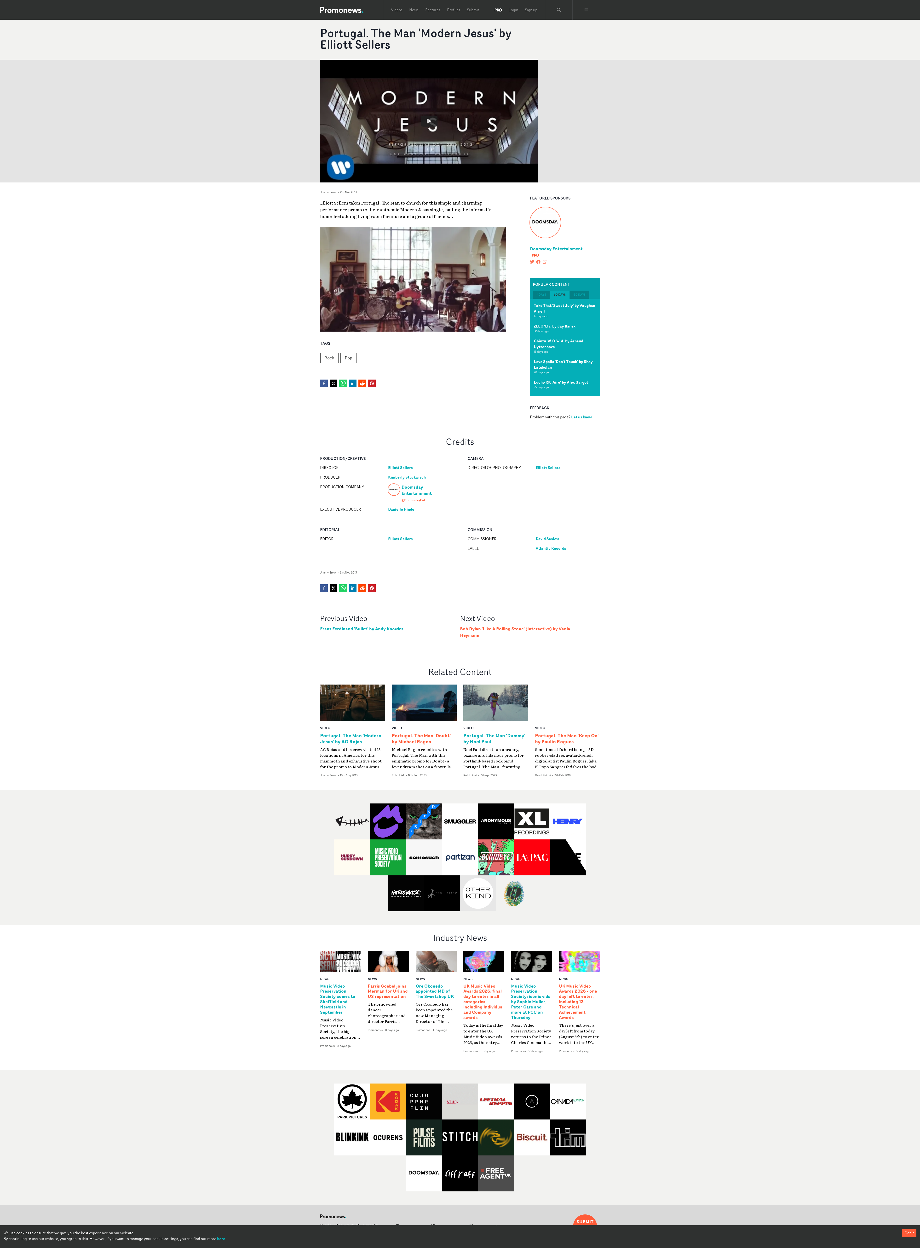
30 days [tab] (560, 295)
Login (513, 9)
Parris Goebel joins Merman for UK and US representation (388, 991)
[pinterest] (372, 383)
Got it (909, 1233)
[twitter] (333, 383)
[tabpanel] (565, 347)
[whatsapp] (343, 383)
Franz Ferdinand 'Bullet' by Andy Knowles (361, 629)
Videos (396, 9)
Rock (329, 358)
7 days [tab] (541, 295)
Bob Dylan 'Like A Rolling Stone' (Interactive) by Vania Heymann (515, 632)
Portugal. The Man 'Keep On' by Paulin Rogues (567, 738)
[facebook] (324, 383)
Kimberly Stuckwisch (407, 477)
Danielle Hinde (401, 509)
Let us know (581, 417)
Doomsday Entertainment (556, 249)
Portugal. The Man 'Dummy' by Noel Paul (494, 738)
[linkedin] (352, 383)
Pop (348, 358)
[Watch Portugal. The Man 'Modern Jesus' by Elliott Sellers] (429, 121)
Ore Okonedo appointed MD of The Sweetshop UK (435, 991)
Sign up (531, 9)
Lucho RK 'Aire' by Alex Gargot (561, 382)
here (221, 1239)
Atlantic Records (551, 548)
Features (432, 9)
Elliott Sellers (400, 467)
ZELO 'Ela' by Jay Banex (554, 326)
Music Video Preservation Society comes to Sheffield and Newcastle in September (337, 999)
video (325, 727)
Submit (473, 9)
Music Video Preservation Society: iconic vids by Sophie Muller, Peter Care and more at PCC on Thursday (530, 1002)
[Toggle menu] (586, 10)
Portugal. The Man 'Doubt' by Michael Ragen (421, 738)
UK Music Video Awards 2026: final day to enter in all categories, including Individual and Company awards (483, 1002)
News (414, 9)
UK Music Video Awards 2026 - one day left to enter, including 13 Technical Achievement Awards (578, 1002)
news (324, 978)
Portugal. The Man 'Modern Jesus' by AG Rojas (350, 738)
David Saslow (547, 539)
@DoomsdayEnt (413, 500)
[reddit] (362, 383)
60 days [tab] (580, 295)
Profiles (453, 9)
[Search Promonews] (559, 10)
